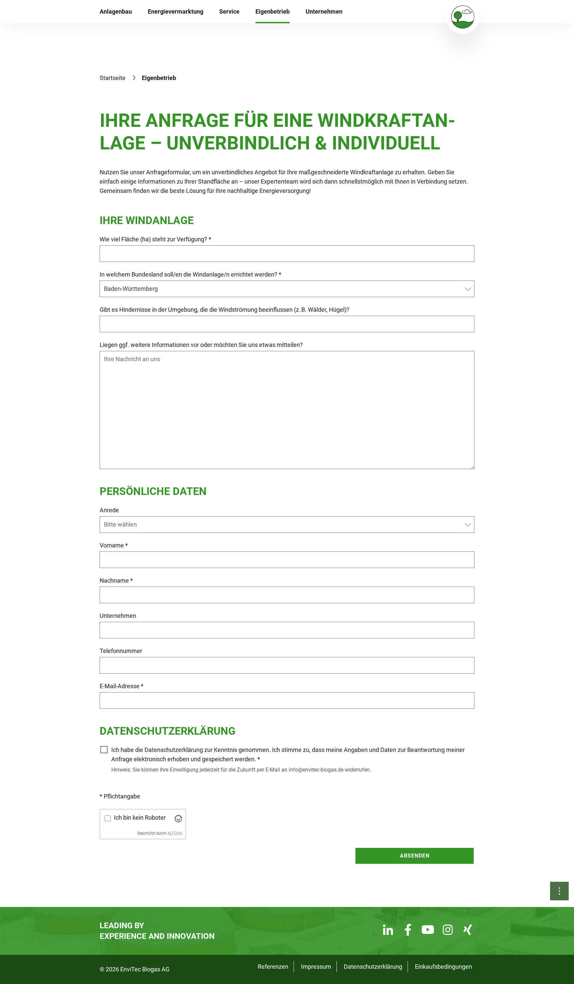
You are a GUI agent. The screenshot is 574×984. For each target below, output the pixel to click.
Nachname (116, 580)
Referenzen (273, 966)
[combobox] (283, 524)
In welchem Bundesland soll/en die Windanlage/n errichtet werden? (190, 274)
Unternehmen (324, 11)
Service (229, 11)
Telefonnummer (121, 650)
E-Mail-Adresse (122, 686)
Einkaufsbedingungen (443, 966)
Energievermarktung (175, 11)
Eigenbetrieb (272, 11)
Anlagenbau (116, 11)
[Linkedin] (388, 930)
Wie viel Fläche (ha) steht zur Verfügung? (155, 239)
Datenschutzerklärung (373, 966)
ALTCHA (174, 833)
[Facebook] (408, 930)
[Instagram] (447, 930)
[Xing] (467, 930)
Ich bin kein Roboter (140, 817)
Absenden (415, 856)
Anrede (109, 510)
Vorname (114, 545)
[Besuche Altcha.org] (178, 818)
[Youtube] (427, 930)
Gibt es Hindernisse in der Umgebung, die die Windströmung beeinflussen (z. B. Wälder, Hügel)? (224, 309)
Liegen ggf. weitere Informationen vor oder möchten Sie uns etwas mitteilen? (201, 344)
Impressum (316, 966)
